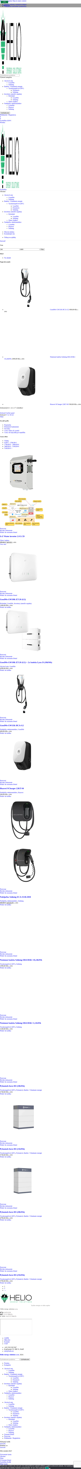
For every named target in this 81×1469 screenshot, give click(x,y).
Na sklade (7, 258)
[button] (5, 607)
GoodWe (11, 83)
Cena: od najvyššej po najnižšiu (14, 432)
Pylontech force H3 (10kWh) (12, 1086)
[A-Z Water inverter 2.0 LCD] (22, 495)
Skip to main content (19, 1)
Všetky (6, 441)
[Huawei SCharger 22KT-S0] (27, 404)
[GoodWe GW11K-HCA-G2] (27, 309)
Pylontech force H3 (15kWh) (12, 1149)
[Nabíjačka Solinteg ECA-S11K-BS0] (22, 842)
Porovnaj (7, 1436)
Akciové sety (8, 81)
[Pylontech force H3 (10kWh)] (22, 1076)
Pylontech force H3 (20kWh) (12, 1212)
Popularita (7, 425)
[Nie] (49, 1468)
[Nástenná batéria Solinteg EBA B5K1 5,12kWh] (22, 1013)
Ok (47, 1468)
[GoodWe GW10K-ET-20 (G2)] (22, 590)
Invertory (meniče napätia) (13, 94)
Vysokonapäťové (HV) (16, 88)
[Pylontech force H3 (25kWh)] (22, 1265)
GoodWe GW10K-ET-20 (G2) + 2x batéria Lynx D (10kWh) (26, 662)
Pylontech (16, 90)
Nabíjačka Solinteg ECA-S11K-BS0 (15, 897)
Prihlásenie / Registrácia (12, 1438)
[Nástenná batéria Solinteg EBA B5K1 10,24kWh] (27, 357)
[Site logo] (10, 73)
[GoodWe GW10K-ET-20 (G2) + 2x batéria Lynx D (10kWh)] (22, 653)
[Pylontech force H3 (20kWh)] (22, 1202)
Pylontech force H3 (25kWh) (12, 1275)
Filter (42, 249)
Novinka (7, 429)
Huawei (11, 107)
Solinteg (11, 84)
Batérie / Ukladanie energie (13, 86)
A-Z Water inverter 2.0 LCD (12, 536)
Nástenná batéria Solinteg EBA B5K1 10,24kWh (21, 960)
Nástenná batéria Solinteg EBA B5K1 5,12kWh (20, 1023)
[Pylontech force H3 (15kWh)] (22, 1139)
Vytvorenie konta (5, 1454)
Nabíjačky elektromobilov (13, 103)
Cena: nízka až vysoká (11, 430)
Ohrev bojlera (13, 101)
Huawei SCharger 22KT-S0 (59, 404)
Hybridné (11, 96)
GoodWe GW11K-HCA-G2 (59, 309)
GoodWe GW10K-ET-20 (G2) (13, 599)
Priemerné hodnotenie (11, 427)
